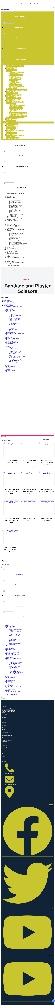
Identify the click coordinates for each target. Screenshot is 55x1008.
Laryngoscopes (13, 81)
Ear (10, 112)
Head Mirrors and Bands (15, 77)
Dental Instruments (7, 300)
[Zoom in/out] (1, 698)
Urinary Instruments (11, 133)
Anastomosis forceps (12, 67)
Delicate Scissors (13, 110)
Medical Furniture (7, 301)
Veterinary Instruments (12, 126)
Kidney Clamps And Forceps (14, 97)
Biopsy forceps (10, 68)
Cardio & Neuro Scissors (15, 109)
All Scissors (12, 104)
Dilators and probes (11, 89)
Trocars (8, 131)
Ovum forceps (10, 100)
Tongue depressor (11, 128)
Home (17, 3)
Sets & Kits (9, 119)
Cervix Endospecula (12, 69)
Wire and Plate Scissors (13, 138)
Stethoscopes (12, 87)
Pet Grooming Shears (12, 124)
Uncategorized (10, 125)
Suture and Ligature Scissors (16, 117)
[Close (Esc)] (5, 698)
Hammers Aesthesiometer (15, 74)
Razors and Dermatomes (15, 85)
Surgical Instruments (8, 305)
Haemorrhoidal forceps (12, 92)
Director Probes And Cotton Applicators (16, 90)
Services (23, 3)
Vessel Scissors (11, 136)
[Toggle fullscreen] (2, 698)
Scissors (9, 103)
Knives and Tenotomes (15, 78)
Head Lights (12, 76)
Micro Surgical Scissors (15, 114)
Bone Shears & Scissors (15, 106)
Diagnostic (9, 71)
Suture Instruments (11, 120)
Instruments (9, 94)
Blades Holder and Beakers (16, 72)
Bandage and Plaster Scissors (17, 105)
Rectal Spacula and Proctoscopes (15, 101)
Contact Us (36, 3)
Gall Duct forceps (11, 91)
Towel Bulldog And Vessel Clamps (15, 130)
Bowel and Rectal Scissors (16, 108)
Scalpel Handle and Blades (16, 86)
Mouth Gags (12, 83)
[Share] (4, 698)
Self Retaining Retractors (13, 118)
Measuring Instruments (15, 82)
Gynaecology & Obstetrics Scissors (18, 113)
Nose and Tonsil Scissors (13, 99)
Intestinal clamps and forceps (14, 95)
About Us (29, 3)
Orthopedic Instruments (8, 302)
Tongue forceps (10, 129)
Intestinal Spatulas (11, 96)
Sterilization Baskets (8, 304)
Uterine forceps (10, 134)
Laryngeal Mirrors (13, 80)
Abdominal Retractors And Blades (15, 66)
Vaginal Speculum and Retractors (15, 135)
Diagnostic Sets (13, 73)
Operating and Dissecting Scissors (18, 115)
